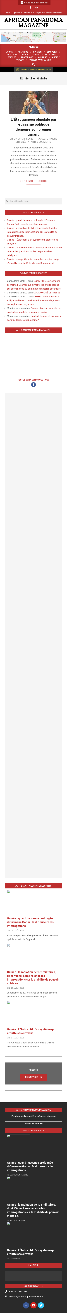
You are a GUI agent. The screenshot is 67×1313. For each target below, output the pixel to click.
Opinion (21, 1221)
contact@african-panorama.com (26, 1296)
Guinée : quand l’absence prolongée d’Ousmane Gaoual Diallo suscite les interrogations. (30, 922)
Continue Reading (33, 181)
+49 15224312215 (18, 1291)
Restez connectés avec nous (33, 380)
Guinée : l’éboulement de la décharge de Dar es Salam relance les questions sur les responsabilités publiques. (34, 251)
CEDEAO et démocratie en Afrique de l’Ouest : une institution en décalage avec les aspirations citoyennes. (33, 300)
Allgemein (15, 1175)
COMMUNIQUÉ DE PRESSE (47, 292)
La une (25, 1175)
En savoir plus (33, 1077)
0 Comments (44, 142)
